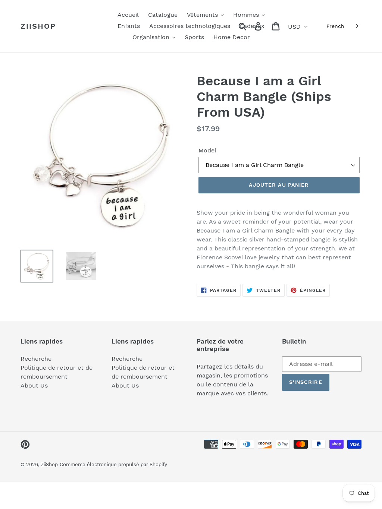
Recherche (36, 358)
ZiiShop (38, 26)
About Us (34, 385)
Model (207, 150)
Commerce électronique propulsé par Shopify (113, 464)
